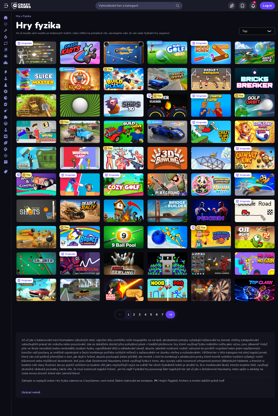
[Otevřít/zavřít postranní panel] (6, 5)
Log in (267, 6)
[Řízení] (5, 123)
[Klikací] (5, 110)
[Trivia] (5, 162)
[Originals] (5, 49)
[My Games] (242, 5)
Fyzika (27, 16)
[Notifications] (253, 5)
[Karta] (5, 104)
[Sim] (5, 130)
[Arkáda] (5, 78)
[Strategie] (5, 149)
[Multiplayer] (5, 56)
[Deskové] (5, 85)
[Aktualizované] (5, 43)
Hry (18, 16)
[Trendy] (5, 37)
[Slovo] (5, 136)
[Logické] (5, 117)
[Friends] (232, 5)
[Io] (5, 98)
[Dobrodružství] (5, 91)
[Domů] (5, 17)
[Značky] (5, 171)
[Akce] (5, 72)
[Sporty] (5, 143)
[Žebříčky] (5, 62)
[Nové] (5, 30)
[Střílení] (5, 155)
